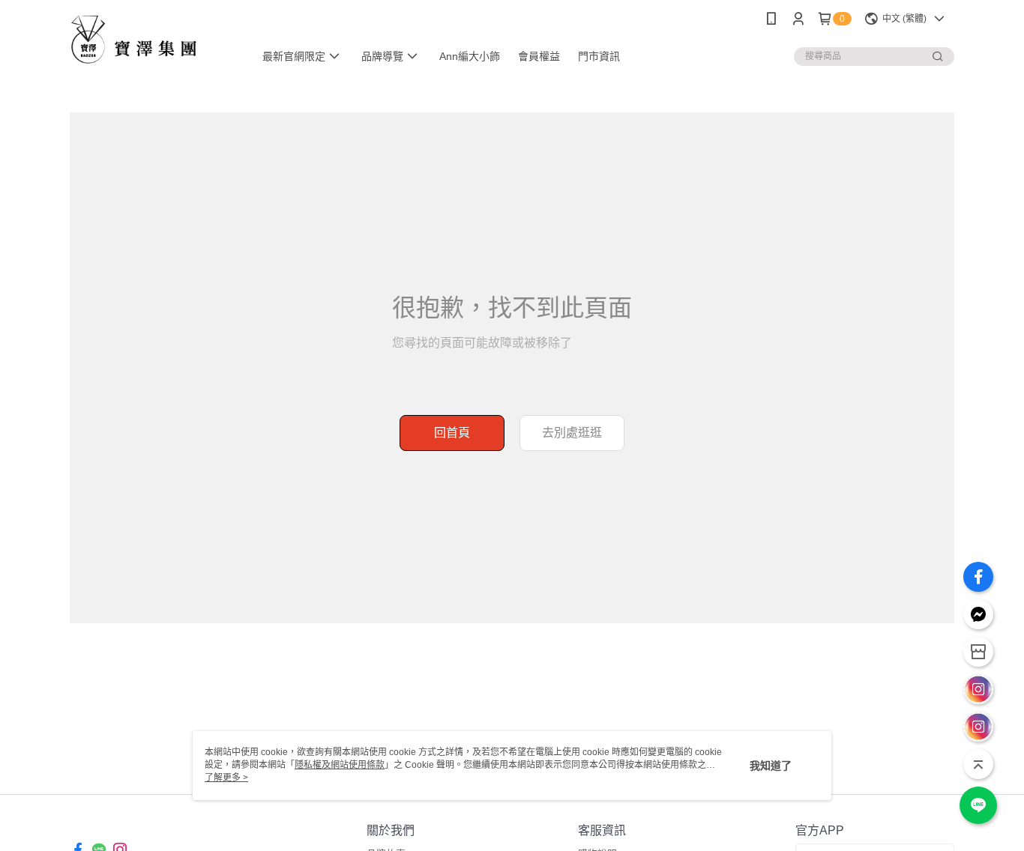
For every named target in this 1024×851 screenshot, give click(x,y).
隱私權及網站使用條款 (340, 765)
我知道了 (771, 766)
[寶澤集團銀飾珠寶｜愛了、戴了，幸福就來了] (153, 39)
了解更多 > (226, 777)
